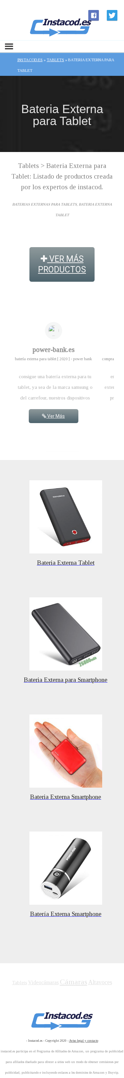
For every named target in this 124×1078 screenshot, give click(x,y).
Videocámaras (43, 982)
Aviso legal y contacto (83, 1040)
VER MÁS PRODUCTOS (62, 264)
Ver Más (55, 416)
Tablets (19, 982)
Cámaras (73, 982)
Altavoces (100, 982)
